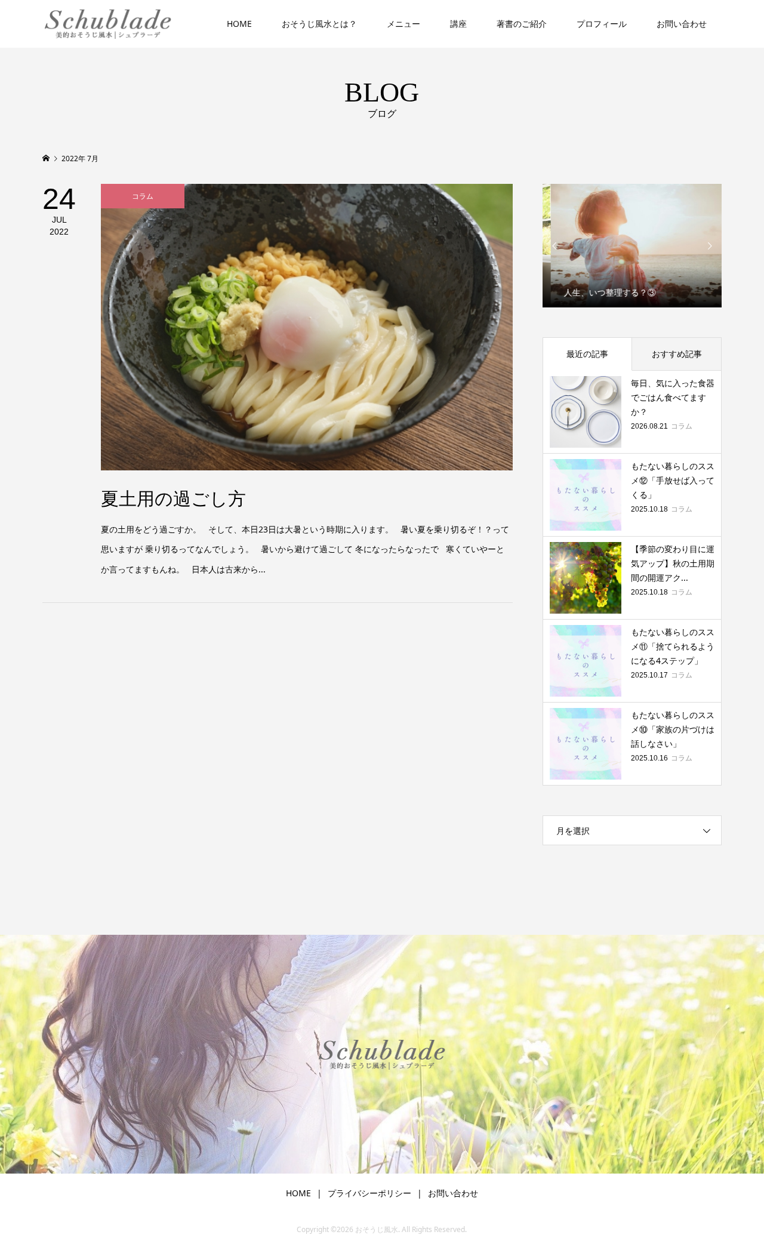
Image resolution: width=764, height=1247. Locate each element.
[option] (632, 245)
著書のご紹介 (522, 23)
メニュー (403, 23)
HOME (239, 23)
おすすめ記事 (677, 353)
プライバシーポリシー (369, 1193)
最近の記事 (587, 353)
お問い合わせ (682, 23)
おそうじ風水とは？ (319, 23)
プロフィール (602, 23)
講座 (458, 23)
